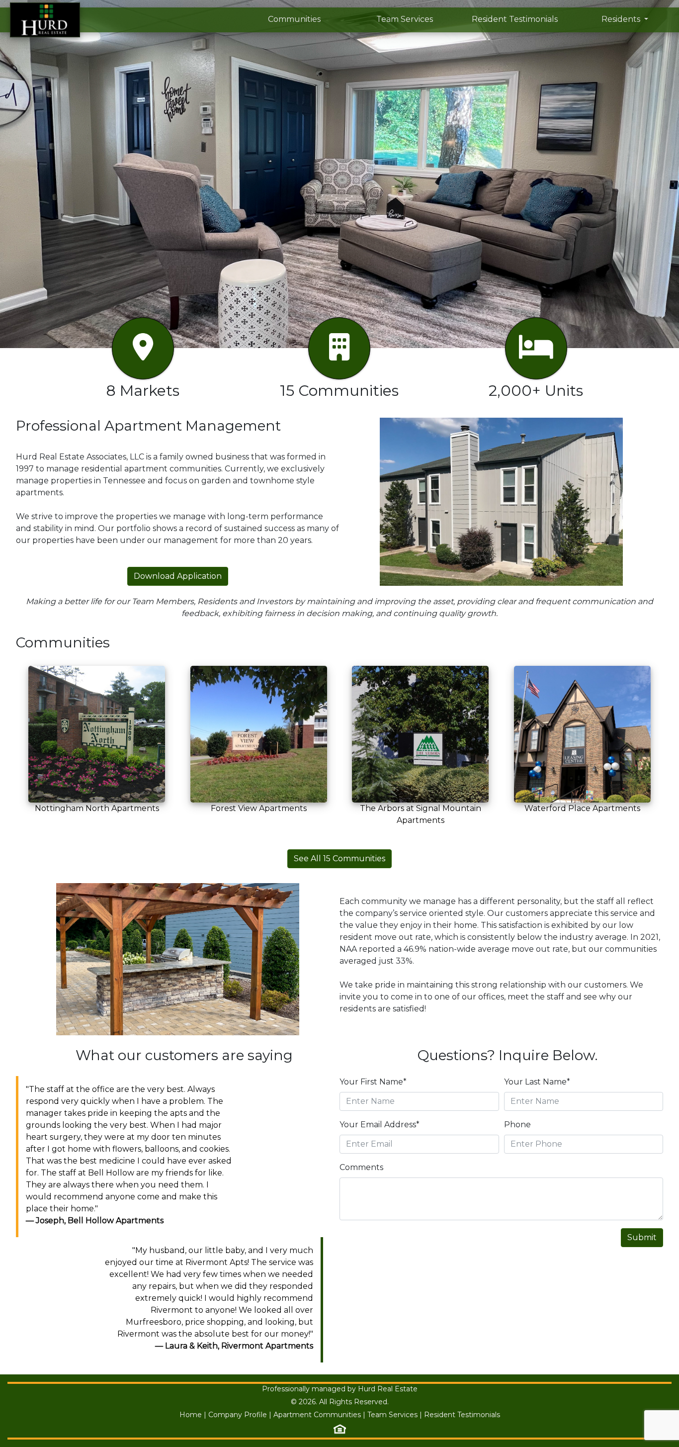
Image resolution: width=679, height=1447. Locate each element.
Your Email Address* (380, 1124)
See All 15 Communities (339, 858)
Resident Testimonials (515, 19)
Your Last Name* (537, 1081)
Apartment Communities (317, 1414)
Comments (361, 1167)
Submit (642, 1237)
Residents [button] (621, 19)
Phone (517, 1124)
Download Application (178, 576)
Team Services (404, 19)
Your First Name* (373, 1081)
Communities (294, 19)
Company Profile (237, 1414)
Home (190, 1414)
